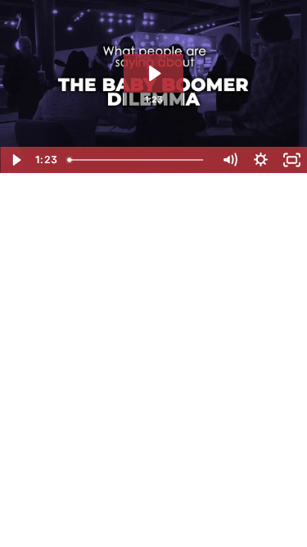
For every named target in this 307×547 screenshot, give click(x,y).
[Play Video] (15, 160)
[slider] (138, 160)
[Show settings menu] (260, 160)
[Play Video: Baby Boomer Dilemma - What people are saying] (153, 73)
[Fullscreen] (291, 160)
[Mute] (229, 160)
